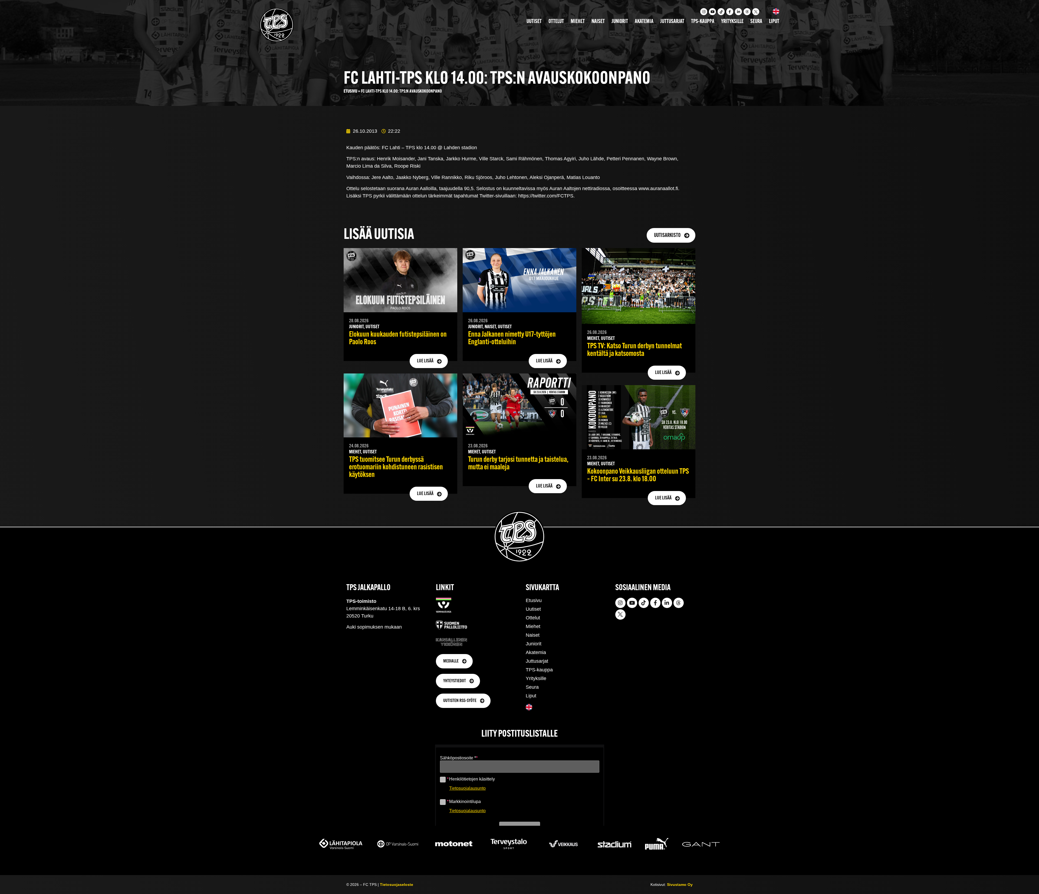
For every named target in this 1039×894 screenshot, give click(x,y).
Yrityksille (732, 21)
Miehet (578, 21)
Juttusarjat (672, 21)
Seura (756, 21)
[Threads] (747, 11)
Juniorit (619, 21)
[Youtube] (712, 11)
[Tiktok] (721, 11)
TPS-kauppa (702, 21)
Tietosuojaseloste (396, 884)
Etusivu (350, 91)
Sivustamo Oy (680, 884)
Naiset (598, 21)
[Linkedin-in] (738, 11)
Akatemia (644, 21)
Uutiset (534, 21)
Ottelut (556, 21)
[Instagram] (703, 11)
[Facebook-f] (729, 11)
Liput (774, 21)
